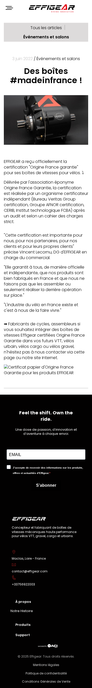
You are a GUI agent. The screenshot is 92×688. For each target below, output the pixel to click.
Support (22, 634)
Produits (22, 624)
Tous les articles (46, 28)
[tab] (46, 601)
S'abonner (46, 485)
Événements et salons (46, 37)
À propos (23, 601)
